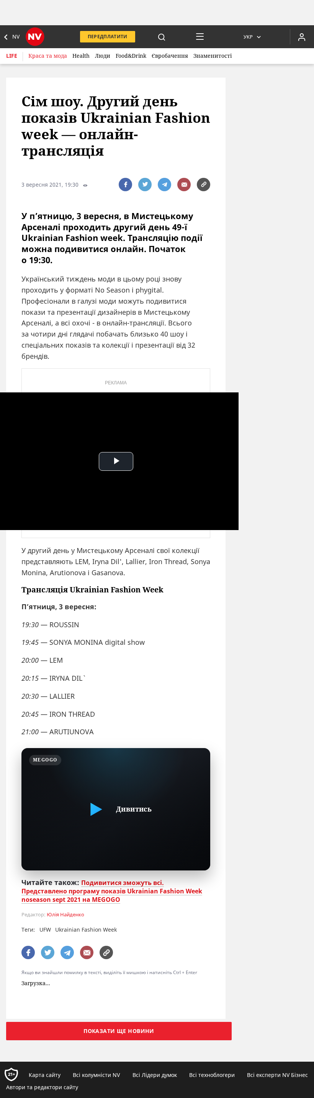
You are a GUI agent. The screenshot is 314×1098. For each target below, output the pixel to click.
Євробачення (170, 55)
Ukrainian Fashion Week (86, 929)
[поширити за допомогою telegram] (164, 184)
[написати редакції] (184, 184)
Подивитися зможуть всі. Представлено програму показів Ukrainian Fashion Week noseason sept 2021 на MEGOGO (111, 891)
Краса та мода (47, 55)
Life (11, 55)
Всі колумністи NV (96, 1074)
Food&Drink (131, 55)
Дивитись (134, 808)
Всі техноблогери (212, 1074)
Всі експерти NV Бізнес (277, 1074)
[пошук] (161, 37)
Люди (102, 55)
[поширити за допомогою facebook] (125, 184)
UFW (45, 929)
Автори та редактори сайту (42, 1087)
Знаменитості (212, 55)
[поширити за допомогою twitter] (145, 184)
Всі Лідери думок (154, 1074)
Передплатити (108, 36)
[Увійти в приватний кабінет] (302, 36)
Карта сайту (45, 1074)
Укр (248, 36)
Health (81, 55)
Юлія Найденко (65, 914)
